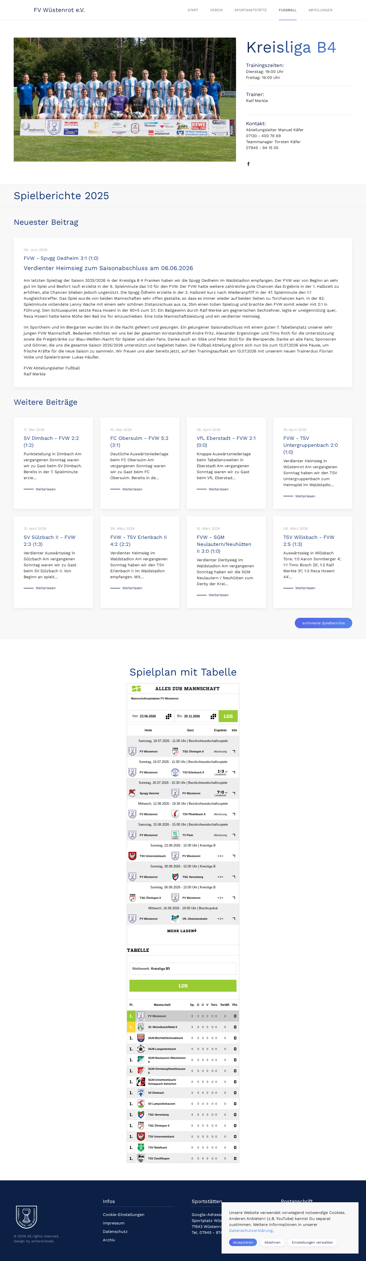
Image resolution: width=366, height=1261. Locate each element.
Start (193, 10)
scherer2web (42, 1241)
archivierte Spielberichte (323, 623)
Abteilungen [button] (320, 10)
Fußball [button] (288, 10)
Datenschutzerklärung (251, 1230)
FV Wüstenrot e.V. (59, 9)
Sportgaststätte (251, 10)
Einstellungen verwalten (312, 1242)
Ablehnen (272, 1242)
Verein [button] (216, 10)
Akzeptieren (243, 1242)
